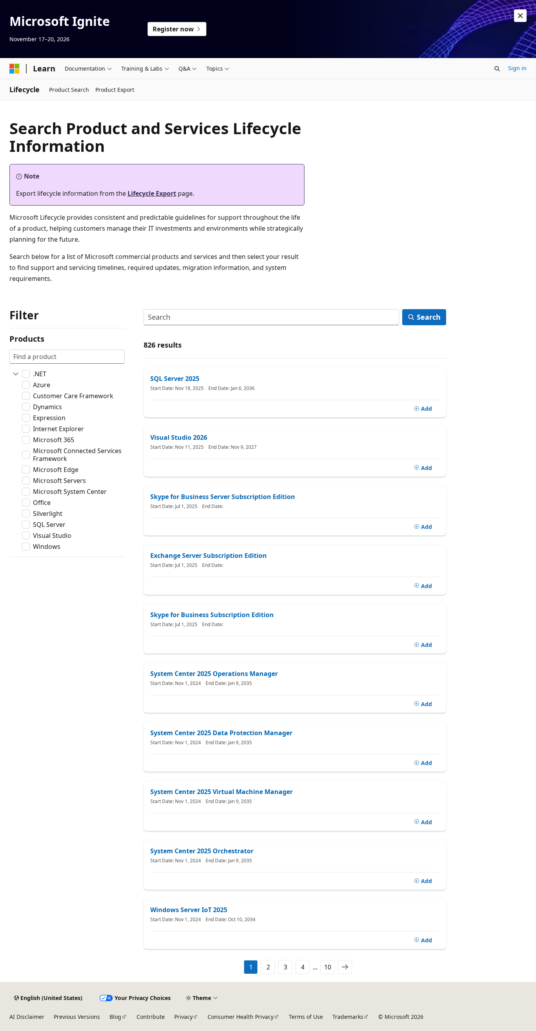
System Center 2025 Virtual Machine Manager (221, 792)
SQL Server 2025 (174, 379)
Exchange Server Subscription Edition (208, 555)
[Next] (345, 967)
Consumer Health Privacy (240, 1016)
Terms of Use (306, 1016)
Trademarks (347, 1016)
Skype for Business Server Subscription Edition (222, 497)
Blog (115, 1016)
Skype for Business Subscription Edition (212, 615)
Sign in (517, 68)
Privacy (183, 1016)
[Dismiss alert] (520, 15)
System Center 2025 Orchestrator (201, 851)
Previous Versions (77, 1016)
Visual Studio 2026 (178, 437)
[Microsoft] (14, 69)
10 (327, 967)
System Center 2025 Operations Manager (214, 674)
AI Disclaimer (26, 1016)
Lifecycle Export (152, 193)
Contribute (151, 1016)
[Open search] (497, 69)
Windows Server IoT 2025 (188, 910)
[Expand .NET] (16, 374)
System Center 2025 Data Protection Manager (221, 733)
